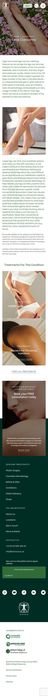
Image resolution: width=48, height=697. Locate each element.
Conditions (11, 487)
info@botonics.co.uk (15, 551)
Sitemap (9, 682)
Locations (10, 519)
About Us (10, 514)
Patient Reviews (13, 493)
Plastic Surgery (13, 470)
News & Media (13, 531)
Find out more (24, 312)
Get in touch (12, 525)
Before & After (13, 482)
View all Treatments (24, 371)
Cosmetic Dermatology (17, 476)
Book (28, 6)
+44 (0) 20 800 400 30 (16, 546)
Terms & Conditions (14, 670)
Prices (9, 499)
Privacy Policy (11, 676)
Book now (24, 450)
